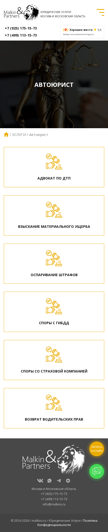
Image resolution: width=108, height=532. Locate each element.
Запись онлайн (97, 449)
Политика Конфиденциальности (67, 522)
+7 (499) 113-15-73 (21, 35)
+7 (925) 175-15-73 (21, 28)
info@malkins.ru (54, 504)
